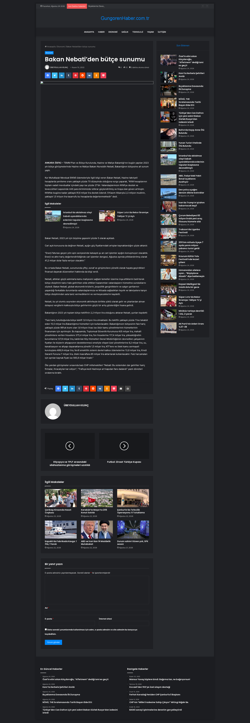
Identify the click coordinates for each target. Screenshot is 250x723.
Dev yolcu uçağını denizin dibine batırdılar (191, 191)
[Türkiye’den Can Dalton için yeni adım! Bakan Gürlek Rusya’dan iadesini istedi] (169, 117)
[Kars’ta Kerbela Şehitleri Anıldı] (169, 77)
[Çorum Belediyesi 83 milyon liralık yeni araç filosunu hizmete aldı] (169, 219)
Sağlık (125, 32)
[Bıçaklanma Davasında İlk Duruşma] (169, 90)
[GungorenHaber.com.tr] (125, 18)
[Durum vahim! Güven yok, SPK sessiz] (133, 530)
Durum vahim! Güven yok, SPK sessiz (132, 543)
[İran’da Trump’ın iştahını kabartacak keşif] (169, 206)
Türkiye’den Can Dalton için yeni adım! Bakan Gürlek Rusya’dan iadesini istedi (191, 118)
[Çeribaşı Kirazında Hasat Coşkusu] (61, 498)
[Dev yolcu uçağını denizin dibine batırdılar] (169, 193)
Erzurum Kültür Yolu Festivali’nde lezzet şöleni (189, 259)
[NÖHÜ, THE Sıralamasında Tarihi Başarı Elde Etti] (169, 103)
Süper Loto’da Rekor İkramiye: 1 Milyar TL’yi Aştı (190, 300)
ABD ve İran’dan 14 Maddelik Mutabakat (96, 543)
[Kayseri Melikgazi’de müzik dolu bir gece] (169, 288)
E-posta (49, 619)
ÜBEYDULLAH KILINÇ (59, 67)
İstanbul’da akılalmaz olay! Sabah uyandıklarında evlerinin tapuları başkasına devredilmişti (191, 161)
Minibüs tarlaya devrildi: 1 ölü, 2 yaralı (191, 312)
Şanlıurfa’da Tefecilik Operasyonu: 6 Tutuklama (131, 511)
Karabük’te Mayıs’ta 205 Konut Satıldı (94, 511)
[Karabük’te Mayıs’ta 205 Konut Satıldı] (97, 498)
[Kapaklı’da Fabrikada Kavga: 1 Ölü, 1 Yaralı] (61, 530)
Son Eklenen (183, 45)
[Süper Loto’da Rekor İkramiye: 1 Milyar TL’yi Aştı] (107, 216)
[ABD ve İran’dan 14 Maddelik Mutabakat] (97, 530)
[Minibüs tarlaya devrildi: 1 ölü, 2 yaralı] (169, 314)
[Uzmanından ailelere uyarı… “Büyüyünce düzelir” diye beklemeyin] (169, 274)
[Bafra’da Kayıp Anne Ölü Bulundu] (169, 133)
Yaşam (150, 32)
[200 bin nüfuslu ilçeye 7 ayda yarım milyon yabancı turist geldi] (169, 246)
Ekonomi (113, 32)
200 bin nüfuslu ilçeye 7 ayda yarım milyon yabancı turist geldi (191, 245)
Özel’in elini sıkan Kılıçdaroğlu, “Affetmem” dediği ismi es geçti (191, 61)
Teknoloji (137, 32)
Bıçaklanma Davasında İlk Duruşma (103, 6)
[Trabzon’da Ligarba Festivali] (169, 233)
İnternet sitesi (105, 619)
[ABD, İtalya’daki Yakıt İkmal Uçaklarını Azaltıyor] (169, 179)
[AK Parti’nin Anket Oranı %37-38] (169, 327)
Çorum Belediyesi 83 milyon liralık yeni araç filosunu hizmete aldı (190, 218)
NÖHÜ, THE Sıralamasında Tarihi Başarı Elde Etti (190, 102)
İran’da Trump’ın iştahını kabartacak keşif (192, 204)
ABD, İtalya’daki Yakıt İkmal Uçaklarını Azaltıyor (190, 178)
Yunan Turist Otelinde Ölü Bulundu (190, 144)
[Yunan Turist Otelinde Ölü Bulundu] (169, 146)
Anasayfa (89, 32)
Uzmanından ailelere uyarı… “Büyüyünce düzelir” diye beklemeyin (191, 273)
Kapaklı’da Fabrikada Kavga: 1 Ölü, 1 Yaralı (61, 543)
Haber (101, 32)
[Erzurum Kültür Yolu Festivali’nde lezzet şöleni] (169, 260)
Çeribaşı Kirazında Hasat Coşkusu (58, 511)
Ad (47, 608)
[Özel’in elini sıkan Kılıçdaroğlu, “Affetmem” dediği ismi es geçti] (169, 60)
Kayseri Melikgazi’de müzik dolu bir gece (189, 286)
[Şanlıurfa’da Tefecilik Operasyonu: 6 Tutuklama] (133, 498)
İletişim (162, 32)
